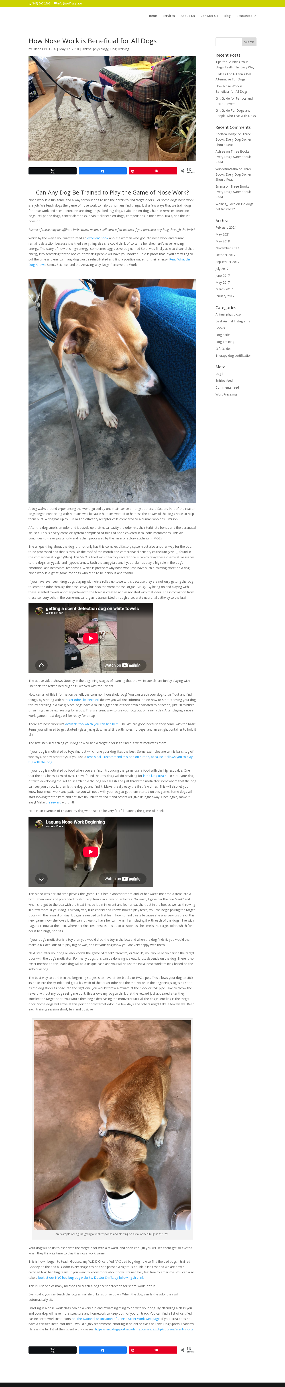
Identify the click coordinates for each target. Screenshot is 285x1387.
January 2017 (225, 296)
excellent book (97, 238)
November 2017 (227, 248)
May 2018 (223, 241)
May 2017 (223, 282)
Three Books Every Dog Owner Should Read (233, 139)
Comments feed (227, 387)
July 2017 (222, 268)
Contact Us (209, 16)
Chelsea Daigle (226, 134)
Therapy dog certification (234, 355)
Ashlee (220, 151)
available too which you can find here (92, 724)
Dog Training (119, 49)
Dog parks (223, 335)
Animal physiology (95, 49)
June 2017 (223, 275)
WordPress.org (226, 394)
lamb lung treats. (155, 776)
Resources (244, 16)
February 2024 (226, 227)
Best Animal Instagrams (233, 321)
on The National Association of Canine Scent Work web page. (116, 1319)
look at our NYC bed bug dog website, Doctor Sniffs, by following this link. (91, 1277)
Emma (220, 186)
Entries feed (224, 380)
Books (220, 328)
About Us (188, 16)
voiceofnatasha (227, 169)
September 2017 (227, 262)
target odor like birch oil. (82, 700)
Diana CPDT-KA (44, 49)
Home (152, 16)
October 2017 (225, 255)
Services (169, 16)
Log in (220, 373)
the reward (53, 802)
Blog (227, 16)
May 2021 (223, 234)
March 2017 (224, 289)
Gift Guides (223, 348)
